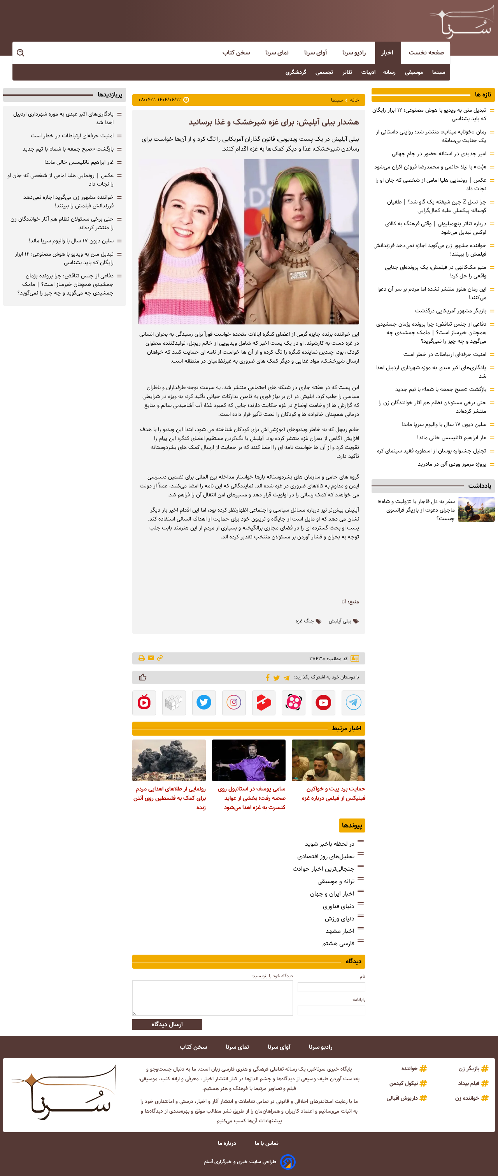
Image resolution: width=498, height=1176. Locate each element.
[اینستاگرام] (234, 703)
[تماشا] (264, 703)
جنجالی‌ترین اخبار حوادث (323, 869)
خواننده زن (467, 1098)
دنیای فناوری (338, 906)
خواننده (410, 1068)
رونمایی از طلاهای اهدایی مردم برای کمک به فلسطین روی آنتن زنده (169, 798)
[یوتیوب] (323, 703)
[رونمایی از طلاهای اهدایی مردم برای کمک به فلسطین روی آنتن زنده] (169, 760)
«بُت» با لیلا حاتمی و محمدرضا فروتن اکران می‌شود (430, 167)
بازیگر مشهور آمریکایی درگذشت (450, 311)
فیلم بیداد (468, 1083)
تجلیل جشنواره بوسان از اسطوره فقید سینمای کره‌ (431, 451)
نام (362, 976)
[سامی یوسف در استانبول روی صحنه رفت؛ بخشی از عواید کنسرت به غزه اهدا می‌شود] (249, 760)
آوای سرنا (316, 53)
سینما (439, 72)
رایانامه (358, 999)
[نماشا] (144, 703)
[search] (21, 53)
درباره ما (228, 1143)
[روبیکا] (174, 703)
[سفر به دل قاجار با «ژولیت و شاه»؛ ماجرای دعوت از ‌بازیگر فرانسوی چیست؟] (476, 509)
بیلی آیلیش (340, 621)
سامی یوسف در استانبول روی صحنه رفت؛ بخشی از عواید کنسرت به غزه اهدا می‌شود (252, 798)
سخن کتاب (237, 53)
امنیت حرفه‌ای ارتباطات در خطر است (444, 354)
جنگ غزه (305, 621)
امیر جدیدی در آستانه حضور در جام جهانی (439, 153)
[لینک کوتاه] (160, 658)
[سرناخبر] (462, 21)
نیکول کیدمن (403, 1083)
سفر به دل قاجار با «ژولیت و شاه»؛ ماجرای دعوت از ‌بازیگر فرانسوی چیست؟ (416, 510)
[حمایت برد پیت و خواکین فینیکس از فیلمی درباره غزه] (328, 760)
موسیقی (414, 72)
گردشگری (297, 72)
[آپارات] (293, 703)
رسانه (390, 72)
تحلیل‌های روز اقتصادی (325, 856)
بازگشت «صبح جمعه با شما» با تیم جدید (440, 389)
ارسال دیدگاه (167, 1024)
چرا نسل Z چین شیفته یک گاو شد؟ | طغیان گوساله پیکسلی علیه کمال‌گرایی (436, 206)
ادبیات (368, 72)
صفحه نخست (426, 53)
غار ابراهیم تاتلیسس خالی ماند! (451, 437)
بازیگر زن (469, 1068)
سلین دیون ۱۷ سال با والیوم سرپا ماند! (444, 424)
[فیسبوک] (266, 677)
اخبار (388, 53)
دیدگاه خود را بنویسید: (272, 976)
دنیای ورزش (339, 919)
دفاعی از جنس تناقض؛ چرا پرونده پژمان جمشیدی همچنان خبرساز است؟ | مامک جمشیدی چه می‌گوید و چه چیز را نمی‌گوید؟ (431, 332)
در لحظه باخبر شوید (329, 844)
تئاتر (348, 72)
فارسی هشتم (338, 943)
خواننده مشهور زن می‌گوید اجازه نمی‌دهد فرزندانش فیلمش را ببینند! (68, 201)
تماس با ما (267, 1143)
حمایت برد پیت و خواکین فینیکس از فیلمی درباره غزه (333, 793)
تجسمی (325, 72)
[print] (142, 658)
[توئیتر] (275, 677)
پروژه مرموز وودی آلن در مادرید (452, 464)
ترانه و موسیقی (335, 881)
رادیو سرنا (354, 53)
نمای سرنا (277, 53)
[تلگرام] (285, 677)
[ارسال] (150, 658)
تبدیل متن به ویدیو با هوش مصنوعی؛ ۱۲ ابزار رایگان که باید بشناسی (64, 258)
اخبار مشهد (340, 931)
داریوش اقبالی (402, 1098)
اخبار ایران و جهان (332, 894)
